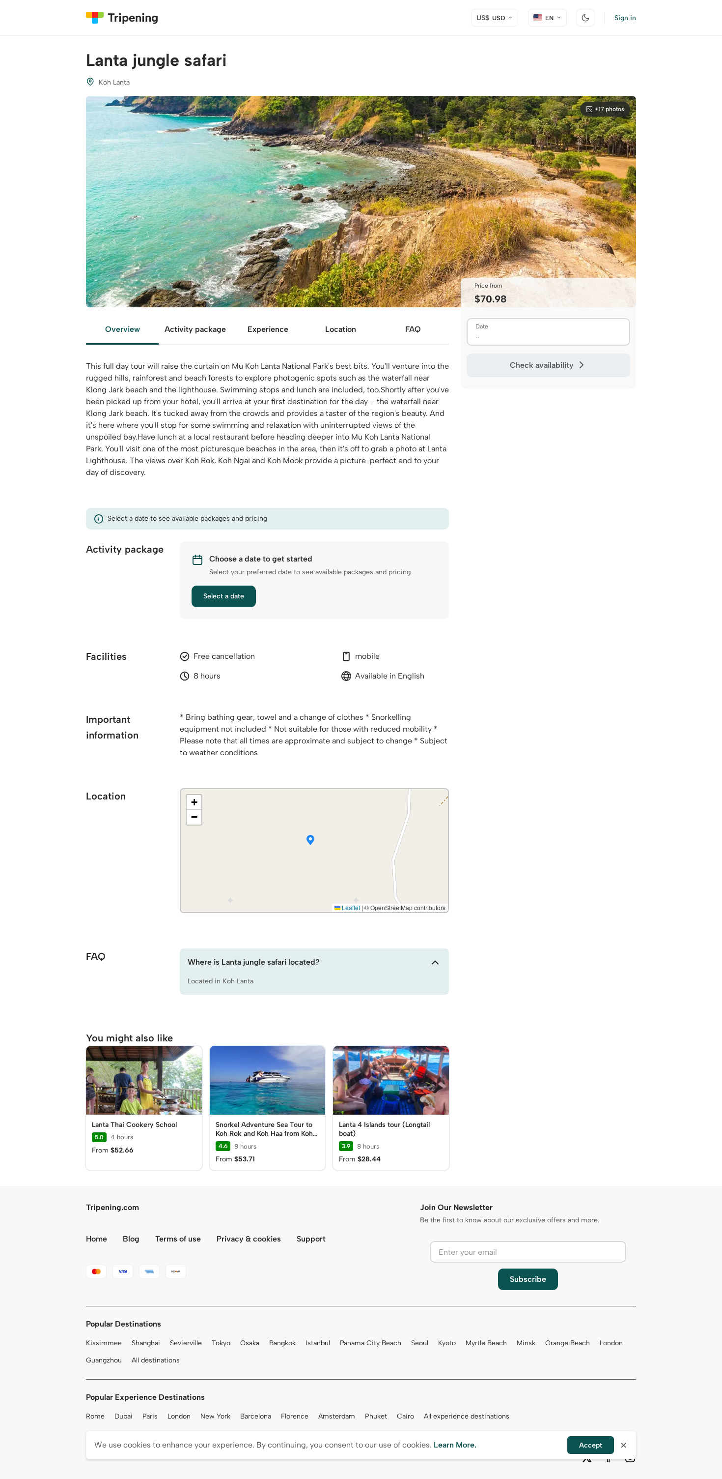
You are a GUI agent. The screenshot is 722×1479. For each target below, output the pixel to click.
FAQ (413, 329)
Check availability (542, 365)
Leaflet (350, 907)
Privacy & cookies (249, 1238)
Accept (590, 1445)
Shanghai (146, 1343)
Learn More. (455, 1444)
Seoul (419, 1343)
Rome (95, 1416)
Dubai (123, 1416)
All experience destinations (466, 1416)
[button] (310, 841)
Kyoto (447, 1343)
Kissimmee (104, 1343)
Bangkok (282, 1343)
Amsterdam (336, 1416)
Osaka (249, 1343)
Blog (131, 1238)
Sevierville (186, 1343)
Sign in (625, 18)
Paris (150, 1416)
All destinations (156, 1360)
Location (340, 329)
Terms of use (178, 1238)
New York (215, 1416)
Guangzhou (104, 1360)
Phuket (376, 1416)
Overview (122, 329)
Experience (268, 329)
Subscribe (528, 1279)
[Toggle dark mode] (585, 18)
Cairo (405, 1416)
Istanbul (317, 1343)
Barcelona (255, 1416)
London (611, 1343)
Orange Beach (567, 1343)
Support (311, 1238)
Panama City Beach (370, 1343)
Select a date (223, 596)
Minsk (526, 1343)
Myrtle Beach (486, 1343)
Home (96, 1238)
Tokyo (221, 1343)
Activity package (195, 329)
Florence (294, 1416)
